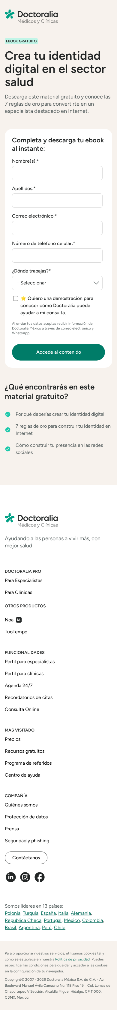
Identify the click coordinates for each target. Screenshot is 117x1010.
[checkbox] (58, 305)
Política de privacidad (72, 959)
